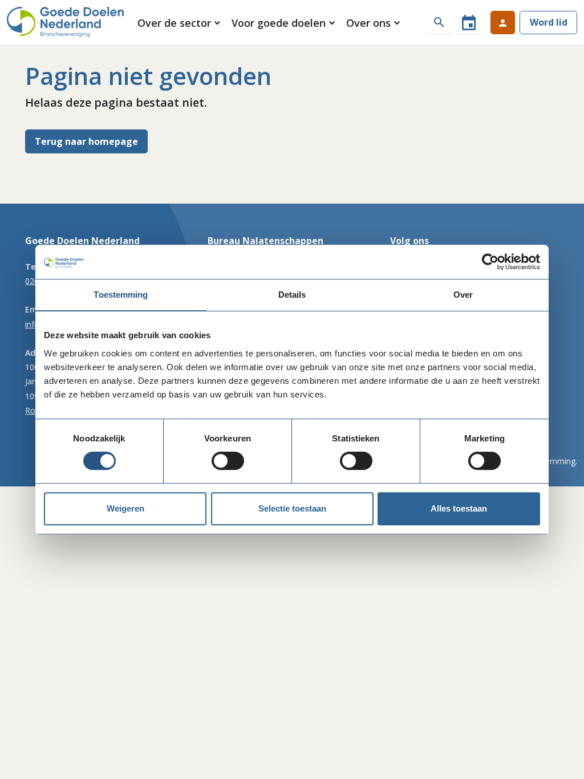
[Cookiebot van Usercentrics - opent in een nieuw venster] (490, 261)
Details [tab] (292, 294)
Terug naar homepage (86, 141)
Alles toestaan (459, 508)
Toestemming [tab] (121, 294)
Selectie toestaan (292, 508)
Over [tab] (463, 294)
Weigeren (125, 508)
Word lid (548, 22)
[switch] (228, 461)
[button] (180, 23)
